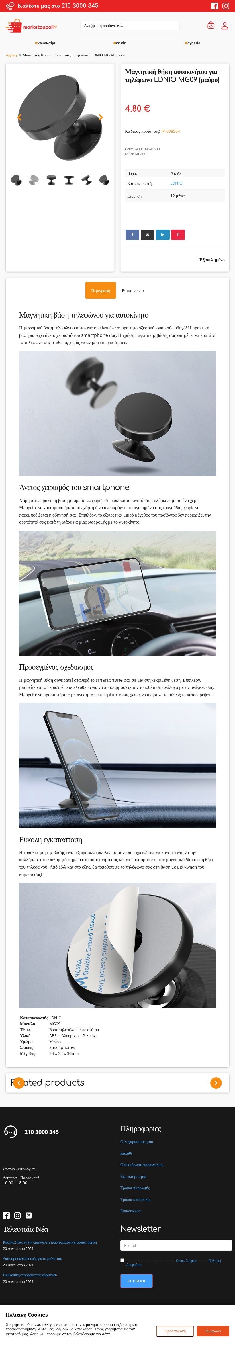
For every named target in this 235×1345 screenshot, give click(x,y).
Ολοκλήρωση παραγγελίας (141, 1164)
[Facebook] (132, 235)
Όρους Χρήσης (186, 1260)
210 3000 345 (41, 1132)
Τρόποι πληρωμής (135, 1188)
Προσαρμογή (175, 1331)
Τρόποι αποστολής (135, 1199)
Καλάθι (126, 1153)
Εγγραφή (137, 1280)
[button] (19, 118)
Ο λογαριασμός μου (136, 1141)
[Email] (147, 235)
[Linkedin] (163, 235)
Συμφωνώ (213, 1331)
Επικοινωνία (130, 1211)
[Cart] (211, 25)
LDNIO (176, 183)
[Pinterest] (178, 235)
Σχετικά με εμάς (133, 1176)
